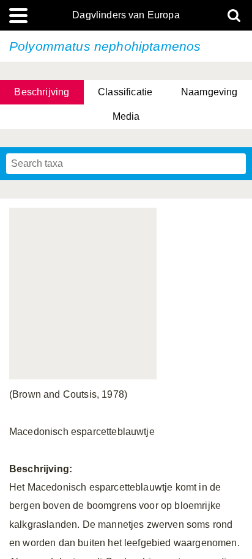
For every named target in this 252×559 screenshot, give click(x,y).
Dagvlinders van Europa (126, 15)
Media (126, 116)
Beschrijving (41, 92)
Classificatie (125, 92)
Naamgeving (209, 92)
